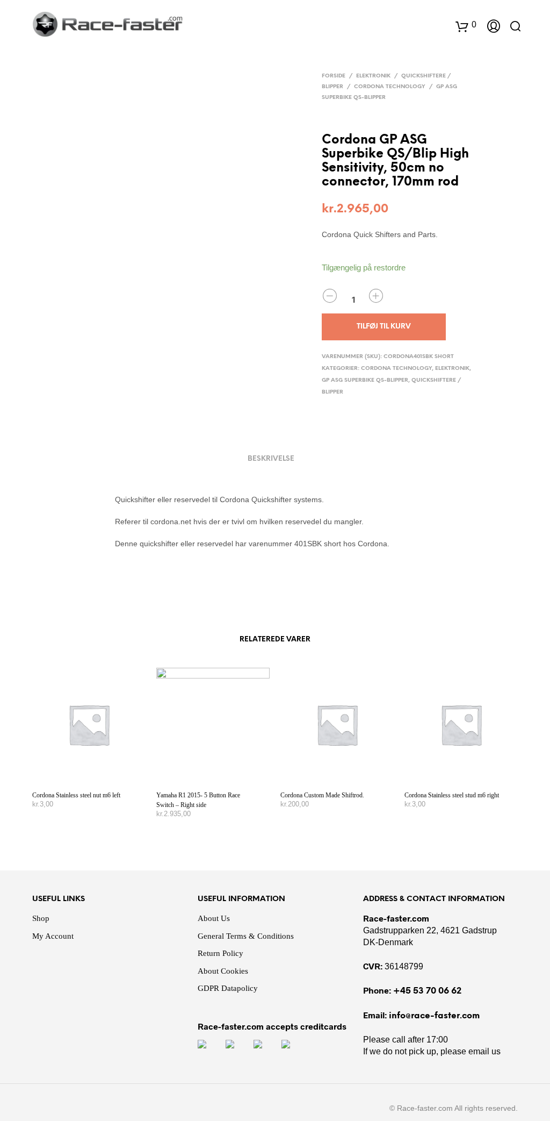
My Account (53, 936)
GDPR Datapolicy (228, 988)
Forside (333, 76)
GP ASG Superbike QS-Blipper (365, 380)
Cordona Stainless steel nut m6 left (76, 795)
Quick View (96, 770)
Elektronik (373, 76)
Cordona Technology (389, 87)
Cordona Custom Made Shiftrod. (322, 795)
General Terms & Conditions (246, 936)
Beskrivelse (271, 458)
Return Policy (220, 953)
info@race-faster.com (434, 1015)
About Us (214, 918)
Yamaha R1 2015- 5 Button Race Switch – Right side (198, 800)
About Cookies (223, 971)
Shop (40, 918)
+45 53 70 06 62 (427, 991)
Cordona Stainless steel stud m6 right (451, 795)
